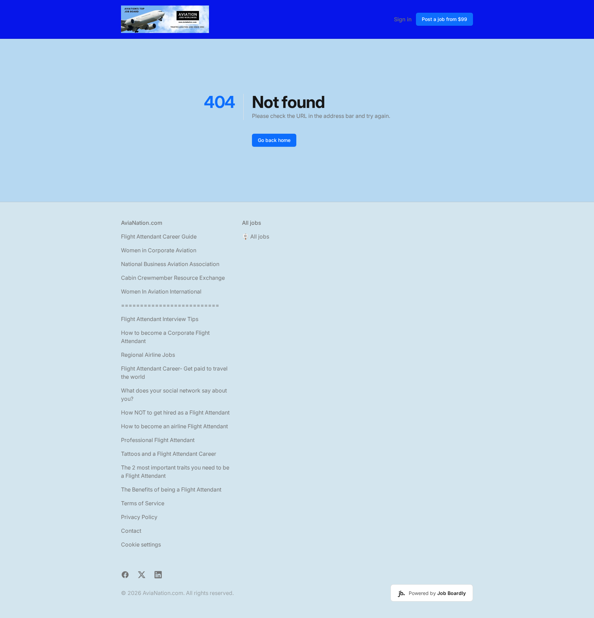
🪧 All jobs (255, 236)
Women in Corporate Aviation (158, 250)
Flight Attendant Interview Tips (159, 319)
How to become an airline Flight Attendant (174, 426)
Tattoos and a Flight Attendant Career (168, 453)
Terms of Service (142, 503)
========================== (170, 305)
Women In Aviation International (161, 291)
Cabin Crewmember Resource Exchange (173, 277)
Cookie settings (141, 544)
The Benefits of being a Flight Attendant (171, 489)
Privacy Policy (139, 517)
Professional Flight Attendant (158, 440)
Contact (131, 530)
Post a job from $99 (444, 19)
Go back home (274, 140)
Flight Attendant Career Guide (159, 236)
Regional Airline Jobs (148, 354)
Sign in (403, 19)
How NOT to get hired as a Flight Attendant (175, 412)
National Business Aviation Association (170, 264)
